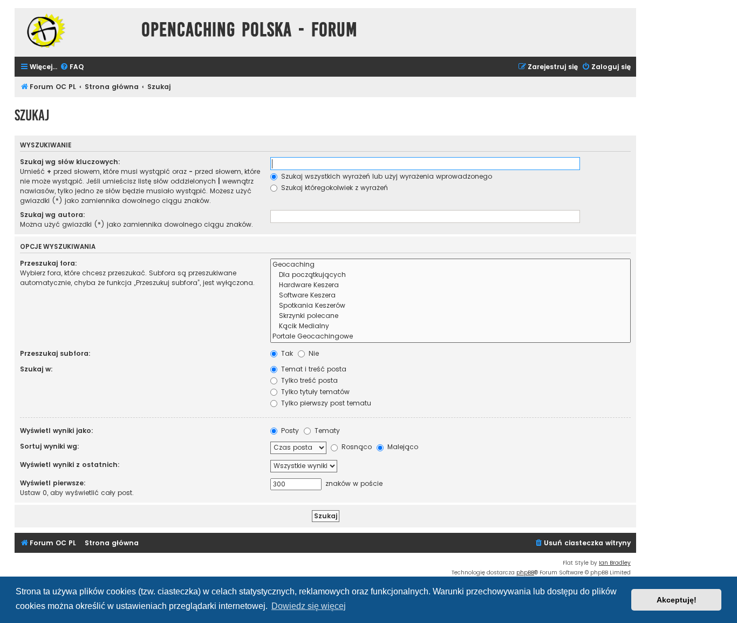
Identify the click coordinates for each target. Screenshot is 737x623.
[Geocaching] (450, 265)
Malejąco (401, 446)
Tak (286, 353)
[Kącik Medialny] (450, 326)
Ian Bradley (615, 563)
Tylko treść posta (308, 380)
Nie (312, 353)
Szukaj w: (36, 369)
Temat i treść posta (312, 369)
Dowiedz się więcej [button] (308, 606)
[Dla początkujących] (450, 275)
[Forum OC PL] (75, 30)
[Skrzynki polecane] (450, 316)
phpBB (525, 572)
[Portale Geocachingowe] (450, 336)
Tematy (326, 430)
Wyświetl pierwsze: (53, 482)
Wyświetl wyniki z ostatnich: (70, 464)
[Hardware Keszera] (450, 285)
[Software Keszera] (450, 295)
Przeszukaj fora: (48, 263)
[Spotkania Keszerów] (450, 306)
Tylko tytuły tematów (314, 391)
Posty (289, 430)
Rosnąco (355, 446)
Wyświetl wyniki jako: (56, 430)
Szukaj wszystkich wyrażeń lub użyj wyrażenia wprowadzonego (385, 176)
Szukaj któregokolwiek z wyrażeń (333, 187)
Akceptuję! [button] (677, 599)
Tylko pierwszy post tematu (325, 403)
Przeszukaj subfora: (55, 353)
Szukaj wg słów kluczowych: (70, 161)
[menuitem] (72, 67)
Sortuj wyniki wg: (49, 446)
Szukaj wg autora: (52, 214)
